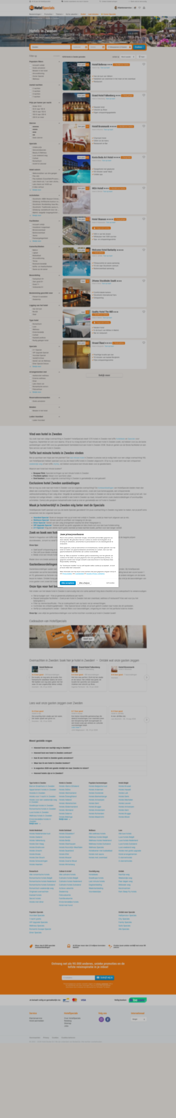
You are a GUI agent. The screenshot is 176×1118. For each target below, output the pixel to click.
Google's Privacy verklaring (95, 573)
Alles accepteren (68, 583)
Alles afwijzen (84, 583)
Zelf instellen (110, 583)
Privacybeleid (67, 573)
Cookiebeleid (79, 573)
